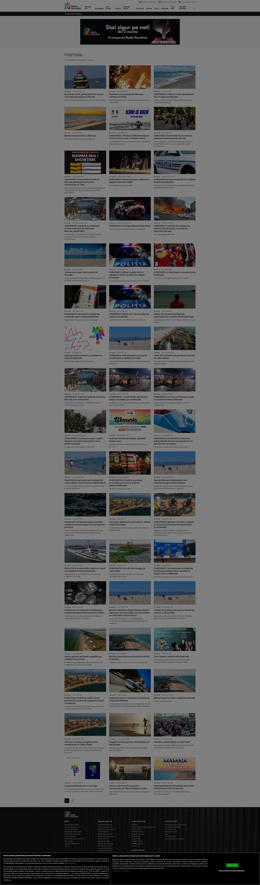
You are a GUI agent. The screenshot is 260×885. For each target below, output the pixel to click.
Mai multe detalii (70, 863)
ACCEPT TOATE (232, 865)
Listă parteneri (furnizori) (121, 871)
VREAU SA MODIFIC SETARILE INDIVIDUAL (232, 870)
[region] (130, 869)
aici (70, 873)
